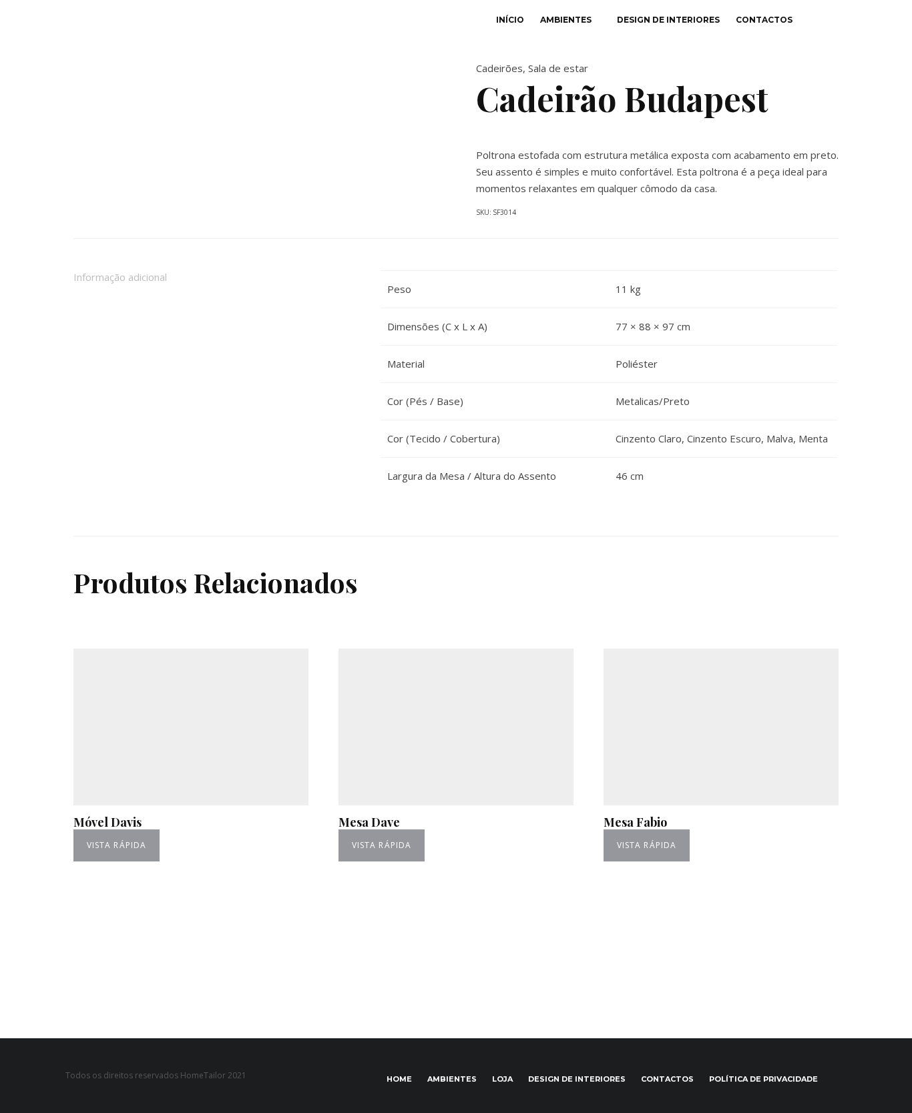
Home (399, 1079)
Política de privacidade (763, 1079)
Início (510, 20)
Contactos (764, 20)
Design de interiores (668, 20)
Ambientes (566, 20)
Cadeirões (499, 68)
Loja (502, 1079)
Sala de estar (558, 68)
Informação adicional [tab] (120, 277)
